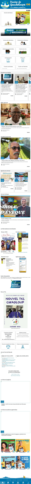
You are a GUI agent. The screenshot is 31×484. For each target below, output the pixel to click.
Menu (28, 483)
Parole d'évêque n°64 (6, 218)
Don (13, 483)
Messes (8, 483)
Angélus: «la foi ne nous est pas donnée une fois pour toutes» (13, 404)
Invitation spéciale (19, 183)
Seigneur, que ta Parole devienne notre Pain (11, 126)
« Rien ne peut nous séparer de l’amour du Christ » (13, 160)
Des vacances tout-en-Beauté (6, 183)
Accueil (3, 483)
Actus (23, 483)
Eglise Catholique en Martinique (15, 375)
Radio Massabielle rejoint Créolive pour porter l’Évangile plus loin (7, 86)
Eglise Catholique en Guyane (15, 374)
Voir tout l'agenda (27, 171)
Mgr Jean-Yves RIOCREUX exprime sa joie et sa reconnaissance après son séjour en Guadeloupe (21, 86)
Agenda (18, 483)
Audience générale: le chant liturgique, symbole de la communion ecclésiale (13, 434)
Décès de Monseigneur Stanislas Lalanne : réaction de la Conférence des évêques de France (8, 363)
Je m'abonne (11, 270)
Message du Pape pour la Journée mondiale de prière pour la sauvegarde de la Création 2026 (8, 360)
